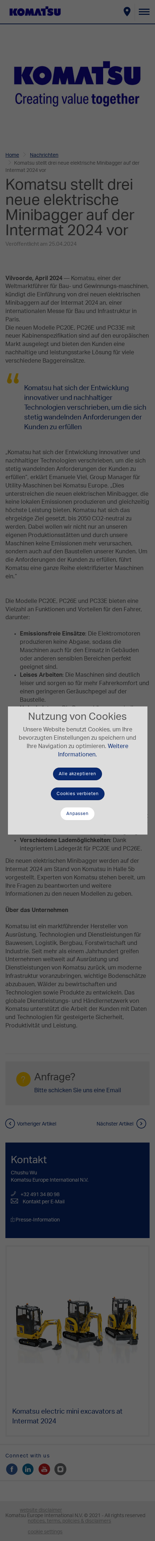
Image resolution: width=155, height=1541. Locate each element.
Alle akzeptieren (77, 774)
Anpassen (77, 813)
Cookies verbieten (78, 793)
